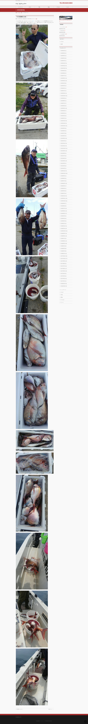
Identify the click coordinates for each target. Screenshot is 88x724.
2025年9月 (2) (63, 53)
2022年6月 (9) (63, 135)
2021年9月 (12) (64, 150)
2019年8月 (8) (63, 205)
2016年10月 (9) (64, 286)
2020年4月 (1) (63, 188)
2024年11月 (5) (64, 65)
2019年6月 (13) (64, 210)
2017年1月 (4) (63, 281)
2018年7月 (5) (63, 238)
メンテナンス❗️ (64, 27)
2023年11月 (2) (64, 93)
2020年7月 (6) (63, 180)
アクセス (62, 299)
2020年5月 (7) (63, 185)
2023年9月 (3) (63, 98)
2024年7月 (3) (63, 75)
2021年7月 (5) (63, 155)
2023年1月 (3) (63, 118)
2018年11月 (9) (64, 228)
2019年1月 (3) (63, 223)
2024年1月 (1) (63, 90)
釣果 (36, 18)
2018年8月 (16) (64, 235)
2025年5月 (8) (63, 58)
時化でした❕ (51, 709)
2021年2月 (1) (63, 168)
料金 (62, 297)
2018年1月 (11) (64, 253)
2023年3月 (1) (63, 113)
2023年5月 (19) (64, 108)
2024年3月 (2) (63, 85)
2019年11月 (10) (64, 198)
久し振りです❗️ (64, 34)
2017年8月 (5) (63, 263)
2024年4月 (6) (63, 83)
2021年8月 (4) (63, 153)
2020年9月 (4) (63, 175)
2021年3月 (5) (63, 165)
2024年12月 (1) (64, 63)
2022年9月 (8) (63, 128)
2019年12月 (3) (64, 195)
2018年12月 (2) (64, 225)
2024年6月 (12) (64, 78)
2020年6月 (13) (64, 183)
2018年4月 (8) (63, 245)
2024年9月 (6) (63, 70)
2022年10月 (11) (64, 125)
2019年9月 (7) (63, 203)
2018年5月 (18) (64, 243)
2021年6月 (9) (63, 158)
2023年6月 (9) (63, 105)
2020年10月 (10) (64, 173)
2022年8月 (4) (63, 130)
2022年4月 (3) (63, 140)
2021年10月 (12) (64, 148)
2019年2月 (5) (63, 220)
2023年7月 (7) (63, 103)
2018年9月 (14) (64, 233)
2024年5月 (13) (64, 80)
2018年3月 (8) (63, 248)
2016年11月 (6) (64, 283)
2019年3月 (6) (63, 218)
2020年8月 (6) (63, 178)
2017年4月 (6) (63, 273)
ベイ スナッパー (21, 3)
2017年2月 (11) (64, 278)
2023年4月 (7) (63, 110)
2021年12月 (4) (64, 143)
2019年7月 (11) (64, 208)
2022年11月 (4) (64, 123)
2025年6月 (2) (63, 55)
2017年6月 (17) (64, 268)
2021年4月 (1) (63, 163)
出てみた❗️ (63, 30)
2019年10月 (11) (64, 200)
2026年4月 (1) (63, 50)
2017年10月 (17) (64, 258)
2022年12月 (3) (64, 120)
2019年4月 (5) (63, 215)
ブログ (62, 41)
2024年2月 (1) (63, 88)
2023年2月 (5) (63, 115)
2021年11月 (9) (64, 145)
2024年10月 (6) (64, 68)
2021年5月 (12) (64, 160)
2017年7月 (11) (64, 266)
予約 (62, 294)
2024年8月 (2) (63, 73)
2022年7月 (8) (63, 133)
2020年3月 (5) (63, 190)
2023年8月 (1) (63, 100)
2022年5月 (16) (64, 138)
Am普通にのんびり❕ (19, 709)
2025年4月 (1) (63, 60)
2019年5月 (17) (64, 213)
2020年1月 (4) (63, 193)
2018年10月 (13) (64, 230)
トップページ (63, 289)
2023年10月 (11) (64, 95)
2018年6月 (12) (64, 240)
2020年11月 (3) (64, 170)
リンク (62, 302)
